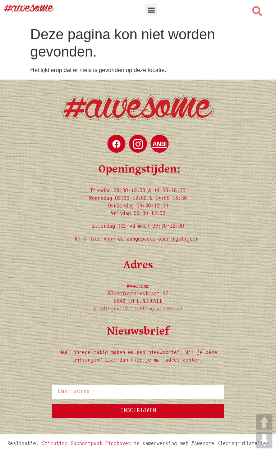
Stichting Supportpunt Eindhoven (86, 444)
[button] (151, 9)
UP (264, 422)
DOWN (264, 440)
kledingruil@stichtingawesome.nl (138, 309)
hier (95, 239)
